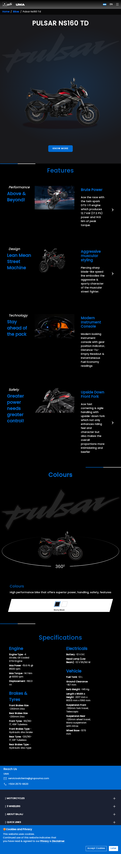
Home (5, 12)
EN (111, 4)
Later (113, 848)
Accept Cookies (96, 848)
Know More (60, 148)
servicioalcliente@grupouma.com (28, 778)
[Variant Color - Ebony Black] (57, 604)
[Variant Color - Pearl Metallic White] (64, 604)
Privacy (44, 841)
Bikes (16, 12)
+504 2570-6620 (18, 784)
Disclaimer (58, 841)
